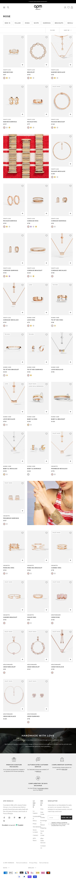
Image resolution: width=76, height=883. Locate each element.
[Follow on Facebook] (4, 818)
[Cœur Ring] (62, 596)
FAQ (41, 809)
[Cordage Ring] (38, 200)
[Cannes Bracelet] (14, 596)
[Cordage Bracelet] (38, 249)
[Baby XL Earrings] (38, 447)
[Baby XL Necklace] (14, 447)
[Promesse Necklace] (62, 447)
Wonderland (37, 827)
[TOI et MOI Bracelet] (14, 348)
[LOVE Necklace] (62, 348)
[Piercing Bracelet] (38, 547)
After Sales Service (42, 840)
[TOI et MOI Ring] (62, 299)
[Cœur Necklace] (62, 646)
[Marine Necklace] (62, 51)
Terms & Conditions (21, 862)
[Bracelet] (38, 51)
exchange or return (43, 788)
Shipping (43, 828)
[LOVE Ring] (38, 299)
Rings (27, 23)
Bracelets (59, 23)
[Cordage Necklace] (62, 249)
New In (7, 23)
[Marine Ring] (14, 51)
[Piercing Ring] (14, 547)
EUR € (5, 867)
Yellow (18, 23)
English (31, 867)
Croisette (54, 466)
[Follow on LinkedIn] (4, 821)
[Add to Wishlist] (22, 37)
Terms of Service (43, 862)
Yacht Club (7, 70)
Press (34, 823)
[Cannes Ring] (62, 547)
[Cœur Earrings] (38, 695)
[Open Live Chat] (38, 759)
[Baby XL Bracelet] (62, 398)
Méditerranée (56, 615)
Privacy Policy (33, 862)
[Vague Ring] (38, 596)
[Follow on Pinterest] (14, 818)
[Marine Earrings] (14, 101)
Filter (52, 30)
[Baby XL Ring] (38, 398)
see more (64, 769)
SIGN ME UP (67, 817)
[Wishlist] (68, 7)
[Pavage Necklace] (62, 150)
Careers (35, 835)
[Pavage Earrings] (14, 200)
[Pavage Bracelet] (62, 101)
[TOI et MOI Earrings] (38, 348)
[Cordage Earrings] (62, 200)
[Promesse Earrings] (14, 497)
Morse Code (31, 317)
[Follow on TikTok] (25, 818)
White (36, 23)
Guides (42, 817)
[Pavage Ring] (38, 101)
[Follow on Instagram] (9, 818)
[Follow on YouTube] (20, 818)
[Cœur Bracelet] (14, 646)
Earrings (46, 23)
